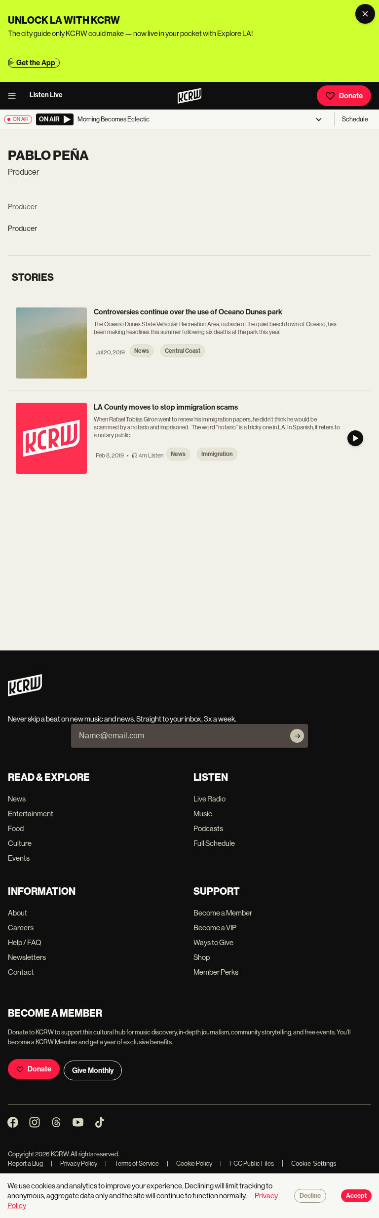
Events (19, 858)
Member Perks (215, 972)
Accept (356, 1196)
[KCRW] (25, 693)
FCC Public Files (247, 1163)
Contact (21, 972)
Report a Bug (25, 1163)
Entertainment (30, 813)
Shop (201, 957)
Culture (20, 843)
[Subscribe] (297, 736)
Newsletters (27, 957)
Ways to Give (213, 942)
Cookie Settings (314, 1163)
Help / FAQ (24, 942)
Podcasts (208, 828)
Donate (351, 95)
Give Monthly (93, 1070)
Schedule (355, 119)
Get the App (35, 62)
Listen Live (46, 95)
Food (16, 828)
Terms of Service (132, 1163)
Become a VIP (214, 927)
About (17, 913)
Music (202, 813)
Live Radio (209, 799)
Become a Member (222, 913)
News (17, 799)
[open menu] (15, 96)
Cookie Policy (189, 1163)
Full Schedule (214, 843)
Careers (21, 927)
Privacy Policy (74, 1163)
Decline (310, 1196)
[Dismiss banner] (365, 14)
